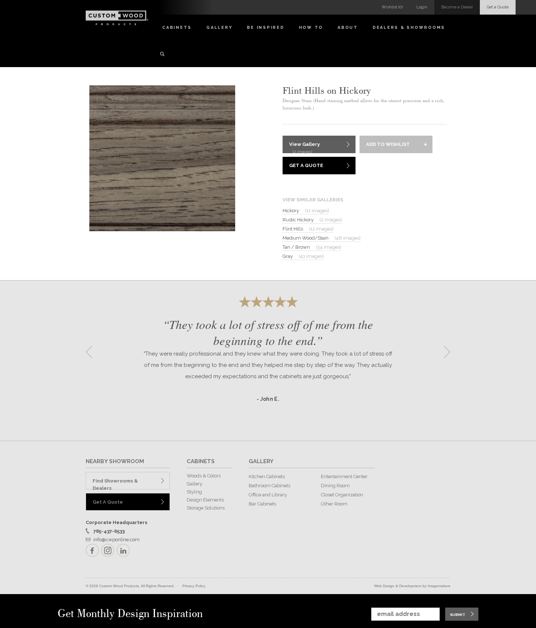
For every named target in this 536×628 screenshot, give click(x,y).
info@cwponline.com (116, 539)
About (348, 27)
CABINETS (201, 461)
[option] (268, 349)
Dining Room (335, 485)
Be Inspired (265, 27)
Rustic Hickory (312, 219)
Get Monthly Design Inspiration (130, 614)
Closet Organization (342, 494)
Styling (194, 492)
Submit (457, 615)
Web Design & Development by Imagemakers (412, 586)
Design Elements (205, 500)
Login (421, 7)
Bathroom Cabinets (269, 485)
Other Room (334, 504)
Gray (303, 256)
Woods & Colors (204, 475)
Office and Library (268, 494)
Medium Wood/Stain (322, 238)
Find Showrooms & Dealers (115, 483)
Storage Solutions (206, 508)
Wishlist (392, 7)
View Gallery (304, 147)
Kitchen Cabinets (267, 476)
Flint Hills (308, 229)
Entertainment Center (344, 476)
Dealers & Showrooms (409, 27)
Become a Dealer (457, 7)
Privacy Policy (193, 586)
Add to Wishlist (388, 144)
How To (311, 27)
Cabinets (177, 27)
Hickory (306, 210)
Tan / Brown (312, 247)
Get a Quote (498, 7)
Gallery (219, 27)
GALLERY (261, 461)
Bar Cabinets (262, 504)
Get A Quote (306, 165)
